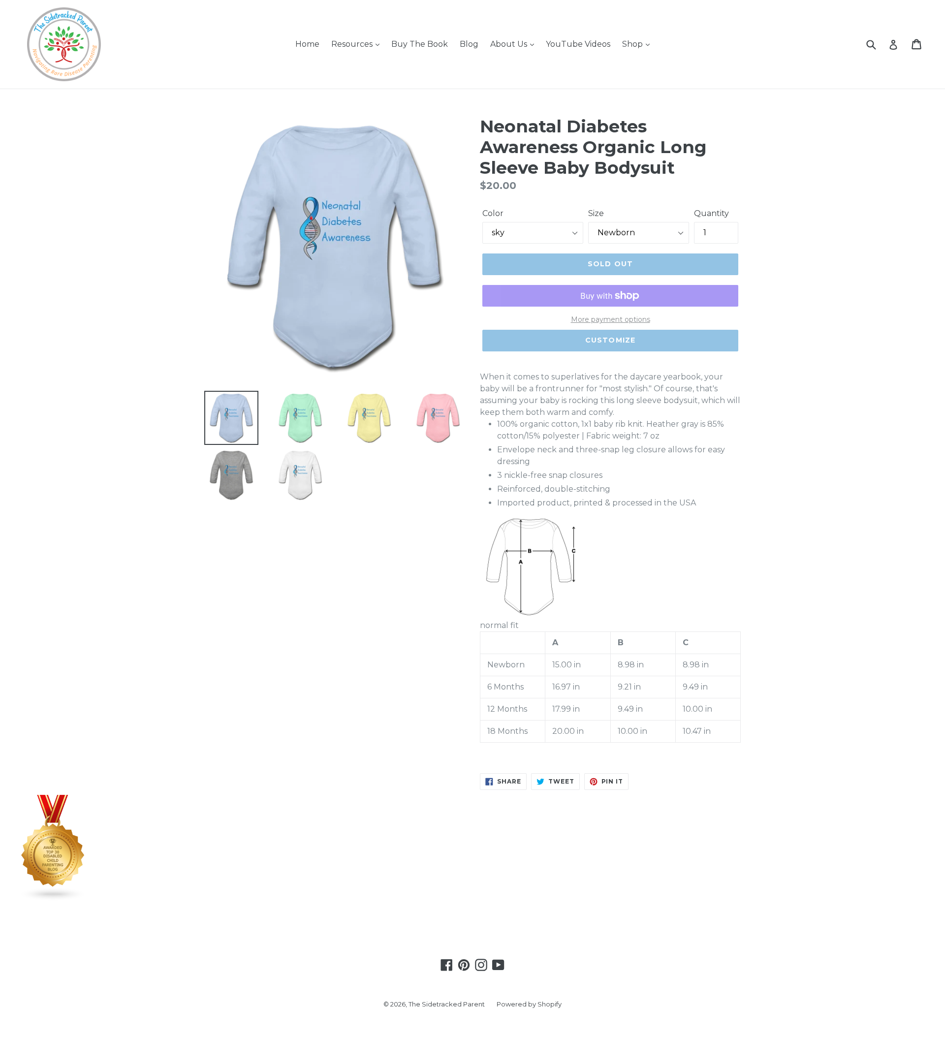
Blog (469, 44)
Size (596, 213)
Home (307, 44)
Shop (633, 44)
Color (493, 213)
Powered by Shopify (529, 1004)
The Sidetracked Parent (447, 1004)
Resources (353, 44)
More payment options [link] (610, 319)
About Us (509, 44)
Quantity (711, 213)
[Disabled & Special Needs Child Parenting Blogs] (53, 898)
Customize (610, 340)
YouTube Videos (578, 44)
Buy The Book (419, 44)
